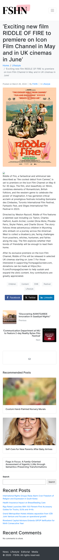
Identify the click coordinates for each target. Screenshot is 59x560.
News (6, 551)
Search (6, 476)
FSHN (35, 84)
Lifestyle (46, 84)
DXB (36, 284)
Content (25, 284)
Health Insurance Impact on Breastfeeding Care (24, 502)
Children (12, 284)
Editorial (25, 551)
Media (35, 551)
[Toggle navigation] (52, 10)
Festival (47, 284)
